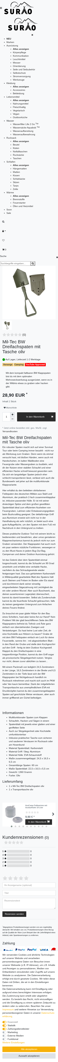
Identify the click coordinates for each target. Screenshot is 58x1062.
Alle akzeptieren (29, 1049)
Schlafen (10, 161)
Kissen (16, 175)
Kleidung (10, 83)
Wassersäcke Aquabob (26, 127)
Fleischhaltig (19, 107)
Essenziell (13, 1022)
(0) (24, 334)
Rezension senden (14, 914)
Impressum (8, 1009)
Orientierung (19, 66)
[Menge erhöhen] (12, 414)
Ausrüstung (12, 45)
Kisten (16, 148)
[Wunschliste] (29, 240)
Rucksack (11, 138)
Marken (10, 42)
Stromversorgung (22, 76)
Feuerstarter (19, 202)
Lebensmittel (12, 97)
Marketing (13, 1032)
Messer (16, 62)
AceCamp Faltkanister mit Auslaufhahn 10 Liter (36, 806)
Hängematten (20, 168)
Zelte (15, 189)
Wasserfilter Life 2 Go (25, 124)
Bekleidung (18, 93)
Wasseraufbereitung (23, 131)
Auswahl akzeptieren (29, 1056)
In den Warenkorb (35, 416)
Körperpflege (19, 52)
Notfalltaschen (20, 151)
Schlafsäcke (19, 179)
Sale (8, 213)
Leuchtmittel (19, 59)
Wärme (10, 192)
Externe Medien (16, 1035)
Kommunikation (21, 56)
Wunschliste (11, 408)
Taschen (17, 158)
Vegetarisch (19, 110)
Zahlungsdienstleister (18, 1029)
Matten (16, 172)
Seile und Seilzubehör (24, 69)
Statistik (11, 1025)
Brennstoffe (19, 199)
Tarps (16, 185)
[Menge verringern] (12, 419)
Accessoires (19, 90)
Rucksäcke (18, 155)
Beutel (16, 144)
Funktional (13, 1039)
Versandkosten (10, 431)
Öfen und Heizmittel (23, 206)
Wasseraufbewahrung (24, 134)
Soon (9, 209)
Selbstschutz (19, 73)
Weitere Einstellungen (13, 1042)
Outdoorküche (20, 117)
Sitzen (16, 182)
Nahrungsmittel (20, 103)
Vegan (16, 114)
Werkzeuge (18, 79)
